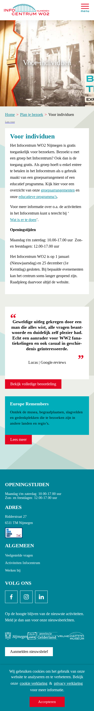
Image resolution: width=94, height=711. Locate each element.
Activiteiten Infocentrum (22, 563)
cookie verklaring (33, 683)
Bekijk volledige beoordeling (33, 384)
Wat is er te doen (23, 220)
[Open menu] (85, 8)
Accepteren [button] (47, 702)
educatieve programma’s (38, 197)
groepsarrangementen (58, 190)
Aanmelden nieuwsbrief (29, 651)
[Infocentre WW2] (26, 7)
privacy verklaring (68, 683)
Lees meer (18, 439)
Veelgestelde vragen (19, 555)
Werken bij (13, 570)
